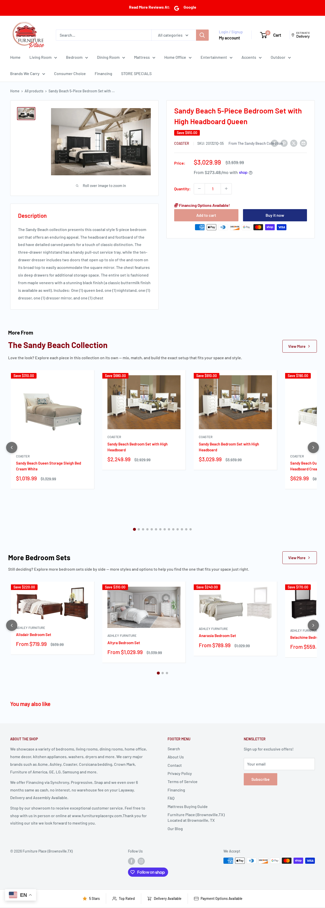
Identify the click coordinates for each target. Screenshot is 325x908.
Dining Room (108, 57)
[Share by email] (303, 143)
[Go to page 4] (147, 529)
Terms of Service (183, 781)
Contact (175, 765)
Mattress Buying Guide (188, 806)
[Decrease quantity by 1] (199, 188)
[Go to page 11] (177, 529)
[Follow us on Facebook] (131, 861)
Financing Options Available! (204, 205)
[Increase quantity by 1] (226, 188)
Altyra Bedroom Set (123, 642)
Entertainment (214, 57)
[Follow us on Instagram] (141, 861)
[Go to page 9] (169, 529)
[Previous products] (11, 447)
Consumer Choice (70, 73)
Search (174, 748)
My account (229, 37)
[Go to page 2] (139, 529)
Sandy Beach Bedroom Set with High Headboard (137, 447)
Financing (103, 73)
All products (34, 91)
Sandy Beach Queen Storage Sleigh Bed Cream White (48, 466)
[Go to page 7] (160, 529)
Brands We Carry (25, 73)
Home (15, 57)
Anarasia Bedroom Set (217, 635)
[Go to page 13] (186, 529)
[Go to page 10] (173, 529)
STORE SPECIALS (136, 73)
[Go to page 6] (156, 529)
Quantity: (182, 188)
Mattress (142, 57)
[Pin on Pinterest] (284, 143)
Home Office (175, 57)
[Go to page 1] (134, 529)
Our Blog (175, 828)
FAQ (171, 798)
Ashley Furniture (30, 628)
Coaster (182, 143)
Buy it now (275, 214)
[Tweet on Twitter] (293, 143)
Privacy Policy (180, 773)
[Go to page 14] (190, 529)
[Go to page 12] (182, 529)
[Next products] (313, 447)
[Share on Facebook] (274, 143)
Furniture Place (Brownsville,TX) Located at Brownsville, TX (196, 817)
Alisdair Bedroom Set (33, 634)
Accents (248, 57)
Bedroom (74, 57)
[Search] (202, 34)
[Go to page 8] (165, 529)
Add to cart (206, 214)
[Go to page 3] (143, 529)
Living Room (40, 57)
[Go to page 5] (152, 529)
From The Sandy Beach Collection (256, 143)
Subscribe (260, 779)
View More (296, 346)
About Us (176, 756)
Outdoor (278, 57)
